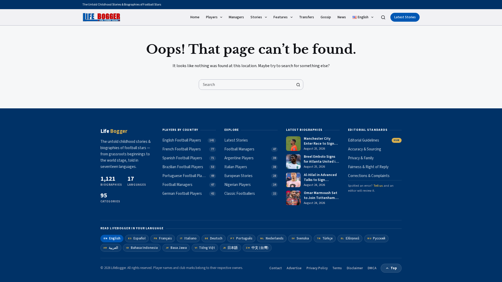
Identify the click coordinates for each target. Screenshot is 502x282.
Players (212, 17)
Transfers (306, 17)
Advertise (294, 268)
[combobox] (246, 84)
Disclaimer (355, 268)
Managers (236, 17)
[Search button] (298, 85)
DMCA (372, 268)
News (342, 17)
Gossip (326, 17)
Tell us (378, 185)
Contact (275, 268)
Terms (337, 268)
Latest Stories (405, 17)
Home (194, 17)
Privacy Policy (317, 268)
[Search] (383, 17)
